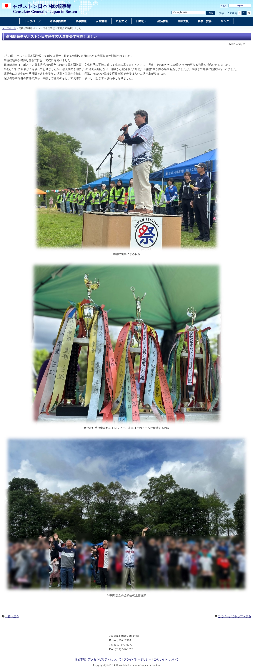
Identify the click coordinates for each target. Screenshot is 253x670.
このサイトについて (166, 659)
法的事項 (80, 659)
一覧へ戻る (12, 616)
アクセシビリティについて (104, 659)
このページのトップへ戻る (234, 616)
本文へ (224, 6)
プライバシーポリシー (137, 659)
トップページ (9, 28)
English (240, 5)
